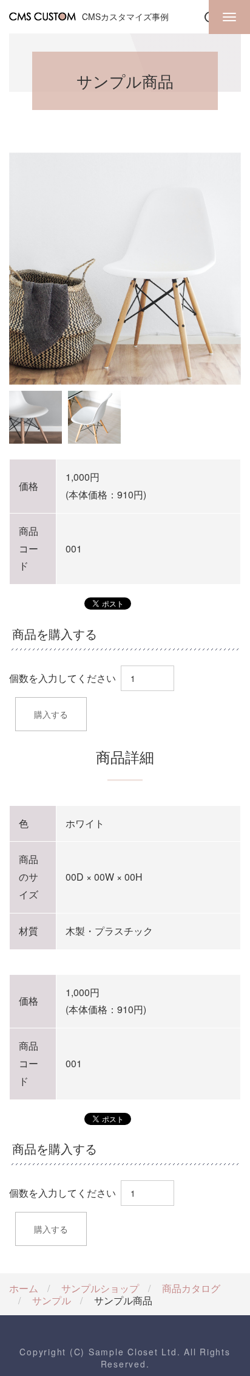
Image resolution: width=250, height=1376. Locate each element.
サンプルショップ (100, 1288)
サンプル (51, 1300)
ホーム (23, 1288)
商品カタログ (191, 1288)
